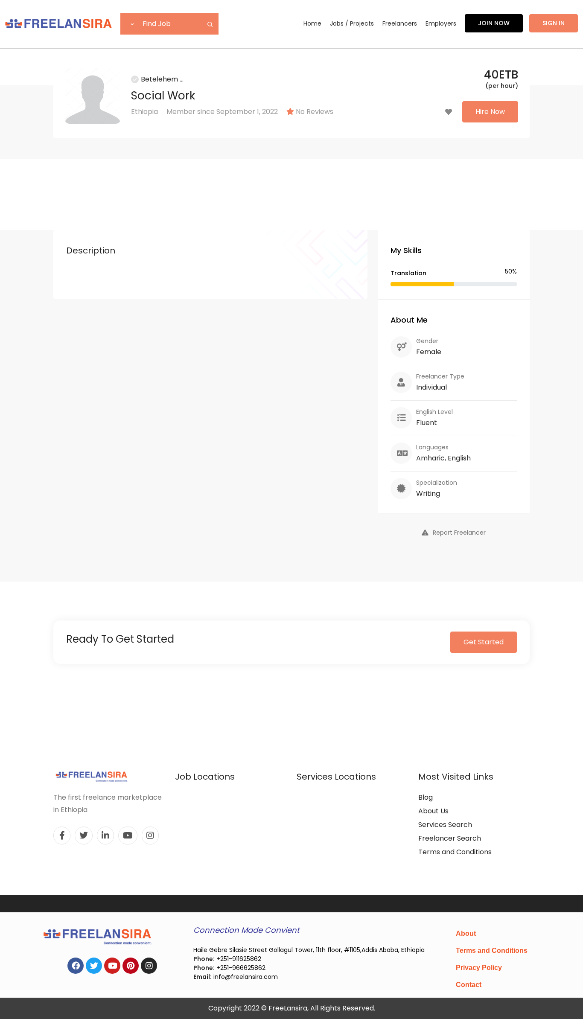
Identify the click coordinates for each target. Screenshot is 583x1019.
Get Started (483, 642)
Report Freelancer (459, 532)
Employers (441, 23)
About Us (433, 811)
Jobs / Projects (352, 23)
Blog (425, 797)
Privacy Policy (479, 967)
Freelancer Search (449, 838)
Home (312, 23)
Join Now (494, 23)
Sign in (553, 23)
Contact (468, 984)
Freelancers (399, 23)
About (466, 933)
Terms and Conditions (455, 852)
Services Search (445, 825)
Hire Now (490, 111)
